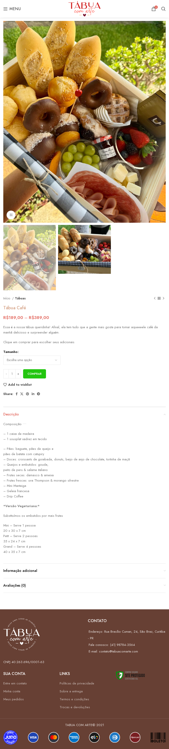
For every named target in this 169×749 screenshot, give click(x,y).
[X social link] (22, 394)
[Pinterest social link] (27, 394)
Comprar (35, 374)
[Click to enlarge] (11, 215)
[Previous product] (154, 298)
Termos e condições (74, 699)
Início (7, 298)
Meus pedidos (13, 699)
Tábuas (20, 298)
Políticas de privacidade (77, 683)
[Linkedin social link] (33, 394)
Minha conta (11, 691)
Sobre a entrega (71, 691)
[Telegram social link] (38, 394)
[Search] (163, 8)
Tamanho (10, 351)
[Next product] (163, 298)
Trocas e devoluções (75, 707)
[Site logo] (84, 8)
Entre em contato (15, 683)
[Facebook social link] (16, 394)
